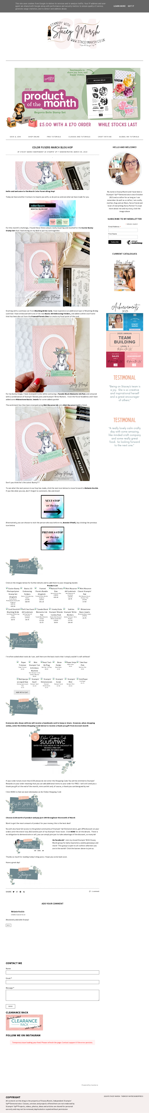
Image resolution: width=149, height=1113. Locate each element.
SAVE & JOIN (15, 137)
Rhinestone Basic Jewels (84, 614)
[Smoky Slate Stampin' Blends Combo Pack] (56, 612)
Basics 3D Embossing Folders (57, 313)
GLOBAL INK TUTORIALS (129, 137)
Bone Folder (58, 667)
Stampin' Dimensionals (46, 685)
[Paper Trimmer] (22, 663)
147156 (70, 620)
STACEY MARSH (114, 1096)
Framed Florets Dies (40, 316)
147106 (84, 599)
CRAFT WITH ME (105, 137)
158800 (56, 595)
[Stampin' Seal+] (34, 680)
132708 (42, 620)
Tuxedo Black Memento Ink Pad (71, 394)
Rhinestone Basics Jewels (27, 399)
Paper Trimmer (23, 667)
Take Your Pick (82, 667)
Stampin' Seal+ (34, 684)
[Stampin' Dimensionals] (46, 680)
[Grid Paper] (82, 679)
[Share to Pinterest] (21, 892)
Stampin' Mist (70, 684)
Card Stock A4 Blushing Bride (13, 615)
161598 (27, 599)
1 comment (95, 891)
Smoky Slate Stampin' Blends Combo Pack (56, 617)
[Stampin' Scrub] (58, 680)
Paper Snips (70, 664)
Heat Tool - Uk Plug (47, 667)
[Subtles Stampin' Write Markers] (70, 612)
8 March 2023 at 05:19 (18, 915)
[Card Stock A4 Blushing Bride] (13, 610)
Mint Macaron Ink (50, 405)
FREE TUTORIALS (54, 137)
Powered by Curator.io (90, 1085)
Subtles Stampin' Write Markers (70, 617)
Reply (8, 925)
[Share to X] (14, 892)
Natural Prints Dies (56, 593)
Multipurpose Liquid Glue (22, 685)
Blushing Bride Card (43, 311)
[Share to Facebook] (17, 892)
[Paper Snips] (70, 662)
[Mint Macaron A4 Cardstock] (70, 590)
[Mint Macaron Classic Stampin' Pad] (85, 591)
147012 (27, 617)
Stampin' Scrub (58, 684)
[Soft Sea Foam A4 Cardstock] (27, 610)
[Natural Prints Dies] (56, 590)
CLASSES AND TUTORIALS (79, 137)
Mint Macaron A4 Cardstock (70, 594)
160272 (13, 604)
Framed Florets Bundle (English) (42, 597)
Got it (131, 6)
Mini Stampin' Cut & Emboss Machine (34, 673)
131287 (13, 617)
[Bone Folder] (58, 663)
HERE (13, 792)
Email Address (114, 227)
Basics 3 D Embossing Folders (27, 597)
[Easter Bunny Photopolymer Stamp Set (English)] (13, 592)
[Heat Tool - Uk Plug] (46, 663)
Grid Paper (82, 681)
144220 (84, 616)
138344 (70, 597)
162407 (42, 599)
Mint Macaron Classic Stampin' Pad (84, 597)
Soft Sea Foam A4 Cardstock (27, 615)
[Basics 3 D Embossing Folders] (27, 591)
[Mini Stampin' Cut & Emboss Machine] (34, 666)
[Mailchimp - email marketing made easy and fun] (134, 244)
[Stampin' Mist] (70, 680)
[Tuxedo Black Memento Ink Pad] (42, 612)
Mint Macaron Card (71, 405)
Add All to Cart (22, 692)
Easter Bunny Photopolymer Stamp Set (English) (13, 600)
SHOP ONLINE (33, 137)
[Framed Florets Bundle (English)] (42, 591)
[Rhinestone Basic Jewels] (85, 610)
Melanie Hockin (17, 911)
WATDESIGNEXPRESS (136, 1096)
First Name (112, 234)
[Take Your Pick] (82, 663)
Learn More (119, 6)
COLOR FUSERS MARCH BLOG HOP (52, 147)
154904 (56, 620)
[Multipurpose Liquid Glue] (22, 680)
